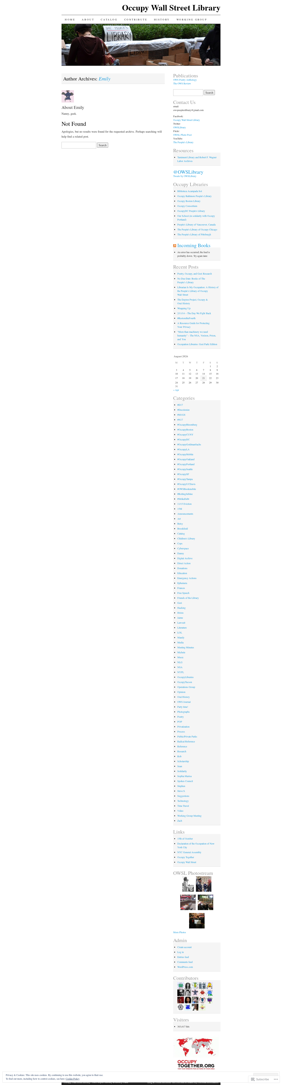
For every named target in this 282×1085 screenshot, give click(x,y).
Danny (180, 553)
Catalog (109, 19)
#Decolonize (183, 409)
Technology (183, 800)
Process (181, 731)
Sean (179, 766)
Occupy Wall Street (186, 862)
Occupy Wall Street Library (171, 7)
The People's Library (183, 142)
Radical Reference (186, 741)
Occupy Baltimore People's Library (194, 196)
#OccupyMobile (185, 454)
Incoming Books (193, 245)
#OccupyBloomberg (187, 424)
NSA (179, 667)
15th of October (185, 838)
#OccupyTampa (185, 479)
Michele (181, 652)
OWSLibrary (179, 127)
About (88, 19)
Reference (182, 746)
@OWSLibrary (188, 172)
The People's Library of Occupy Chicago (197, 229)
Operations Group (186, 687)
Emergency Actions (187, 578)
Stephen (181, 786)
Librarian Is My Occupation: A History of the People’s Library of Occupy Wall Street (197, 290)
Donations (182, 568)
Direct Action (184, 563)
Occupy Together (185, 857)
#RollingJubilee (185, 493)
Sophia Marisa (184, 776)
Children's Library (186, 538)
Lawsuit (181, 622)
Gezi (179, 602)
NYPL (180, 672)
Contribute (135, 19)
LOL (179, 632)
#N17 (180, 419)
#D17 (180, 404)
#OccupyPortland (185, 464)
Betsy (180, 523)
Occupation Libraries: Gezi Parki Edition (197, 344)
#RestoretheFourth (186, 318)
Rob (179, 756)
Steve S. (181, 791)
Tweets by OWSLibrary (184, 176)
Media (180, 642)
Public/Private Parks (187, 736)
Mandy (180, 637)
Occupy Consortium (187, 206)
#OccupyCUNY (185, 434)
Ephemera (182, 583)
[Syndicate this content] (174, 245)
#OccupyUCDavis (186, 484)
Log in (180, 952)
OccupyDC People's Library (191, 210)
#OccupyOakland (185, 459)
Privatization (183, 726)
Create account (184, 947)
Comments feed (185, 962)
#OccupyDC (183, 439)
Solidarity (182, 771)
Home (70, 19)
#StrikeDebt (183, 498)
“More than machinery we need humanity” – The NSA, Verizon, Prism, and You (196, 335)
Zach (179, 820)
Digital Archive (184, 558)
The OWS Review (182, 83)
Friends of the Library (188, 597)
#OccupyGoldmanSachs (189, 444)
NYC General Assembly (189, 852)
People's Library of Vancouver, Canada (196, 224)
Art (179, 518)
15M (179, 508)
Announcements (185, 513)
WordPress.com (185, 966)
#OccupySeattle (185, 469)
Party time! (182, 706)
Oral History (183, 696)
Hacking (181, 607)
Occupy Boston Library (188, 201)
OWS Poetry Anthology (185, 79)
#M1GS (181, 414)
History (162, 19)
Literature (182, 627)
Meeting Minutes (185, 647)
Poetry (180, 716)
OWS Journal (184, 701)
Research (181, 751)
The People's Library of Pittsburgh (194, 234)
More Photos (179, 932)
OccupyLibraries (185, 677)
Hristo (180, 612)
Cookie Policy (72, 1078)
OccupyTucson (184, 682)
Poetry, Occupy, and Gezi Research (194, 273)
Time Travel (183, 805)
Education (182, 573)
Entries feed (183, 957)
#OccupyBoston (185, 429)
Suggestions (183, 795)
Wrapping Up (184, 308)
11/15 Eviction (184, 503)
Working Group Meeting (189, 815)
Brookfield (182, 528)
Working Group (192, 19)
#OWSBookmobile (186, 489)
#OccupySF (183, 474)
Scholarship (183, 761)
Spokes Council (185, 781)
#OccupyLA (183, 449)
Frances (181, 588)
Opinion (181, 691)
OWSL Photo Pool (182, 134)
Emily (104, 78)
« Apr (176, 390)
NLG (179, 662)
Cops (179, 543)
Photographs (183, 711)
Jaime (180, 617)
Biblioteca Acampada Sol (189, 191)
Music (180, 657)
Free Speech (183, 592)
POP (179, 721)
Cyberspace (183, 548)
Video (180, 810)
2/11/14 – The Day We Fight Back (194, 313)
